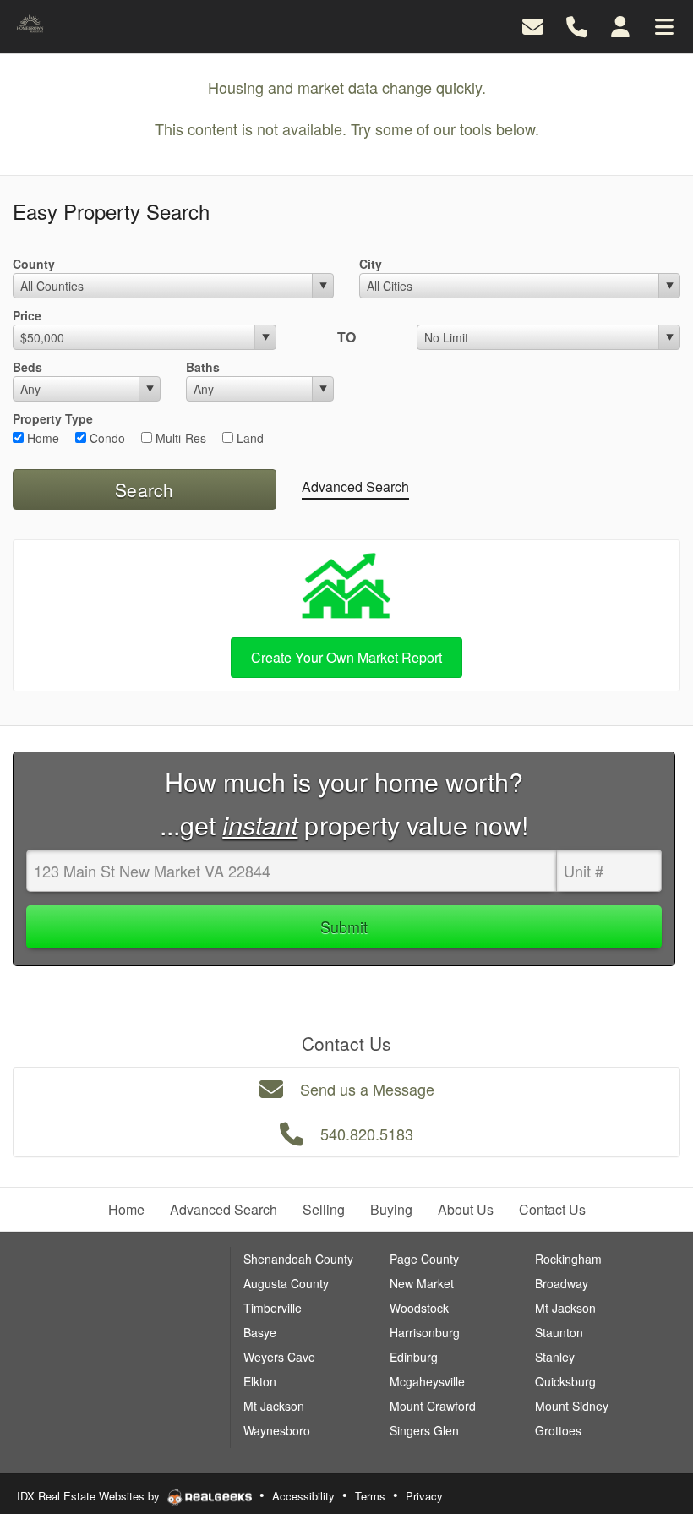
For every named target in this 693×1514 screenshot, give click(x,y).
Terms (370, 1496)
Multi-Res (179, 437)
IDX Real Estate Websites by (90, 1496)
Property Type (53, 418)
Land (248, 437)
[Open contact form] (532, 25)
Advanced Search (355, 486)
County (34, 263)
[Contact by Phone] (576, 25)
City (370, 263)
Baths (203, 366)
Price (27, 315)
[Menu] (664, 25)
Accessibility (303, 1496)
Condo (105, 437)
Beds (27, 366)
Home (41, 437)
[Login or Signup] (620, 25)
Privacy (424, 1496)
